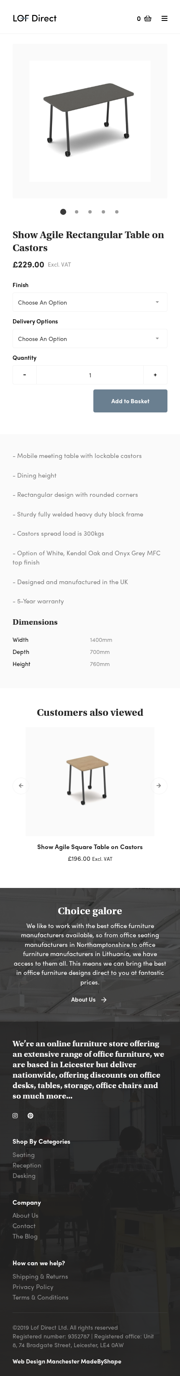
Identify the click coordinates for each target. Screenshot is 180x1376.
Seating (24, 1154)
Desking (24, 1175)
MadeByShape (101, 1361)
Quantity (24, 357)
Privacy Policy (33, 1286)
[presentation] (21, 786)
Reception (27, 1165)
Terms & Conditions (41, 1297)
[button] (63, 212)
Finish (20, 284)
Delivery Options (35, 321)
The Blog (25, 1236)
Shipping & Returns (40, 1276)
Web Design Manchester (47, 1361)
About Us (26, 1215)
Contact (24, 1225)
